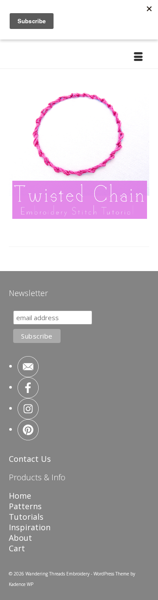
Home (20, 495)
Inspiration (29, 527)
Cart (17, 548)
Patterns (25, 506)
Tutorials (26, 516)
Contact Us (30, 459)
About (20, 537)
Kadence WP (21, 584)
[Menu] (138, 57)
